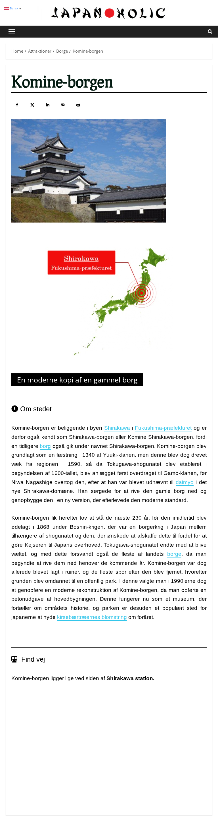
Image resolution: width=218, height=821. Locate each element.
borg (45, 446)
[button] (12, 32)
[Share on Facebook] (17, 104)
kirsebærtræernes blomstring (92, 617)
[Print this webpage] (78, 104)
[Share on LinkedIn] (47, 104)
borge (174, 554)
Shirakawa (117, 428)
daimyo (185, 482)
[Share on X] (32, 104)
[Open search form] (210, 31)
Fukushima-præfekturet (163, 428)
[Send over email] (62, 104)
